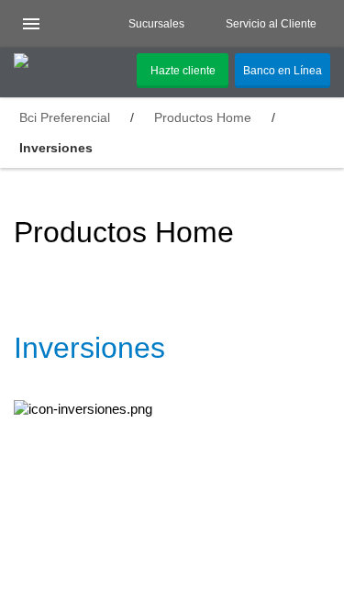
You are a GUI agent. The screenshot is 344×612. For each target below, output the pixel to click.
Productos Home (202, 117)
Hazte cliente (183, 70)
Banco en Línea (282, 70)
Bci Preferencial (64, 117)
